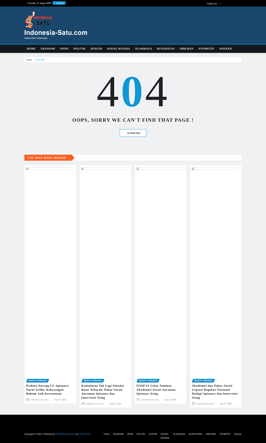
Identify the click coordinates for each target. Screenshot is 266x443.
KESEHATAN (166, 48)
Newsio (72, 434)
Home (31, 48)
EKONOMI (48, 48)
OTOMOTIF (206, 48)
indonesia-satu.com (40, 399)
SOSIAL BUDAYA (118, 48)
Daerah (225, 48)
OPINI (64, 48)
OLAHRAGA (143, 48)
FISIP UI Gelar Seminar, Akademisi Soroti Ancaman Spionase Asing (156, 389)
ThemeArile (85, 434)
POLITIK (79, 48)
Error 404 (40, 59)
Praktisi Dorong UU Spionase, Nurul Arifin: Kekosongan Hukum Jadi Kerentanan (47, 389)
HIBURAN (186, 48)
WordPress (61, 434)
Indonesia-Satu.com (56, 32)
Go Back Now (133, 132)
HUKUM (96, 48)
